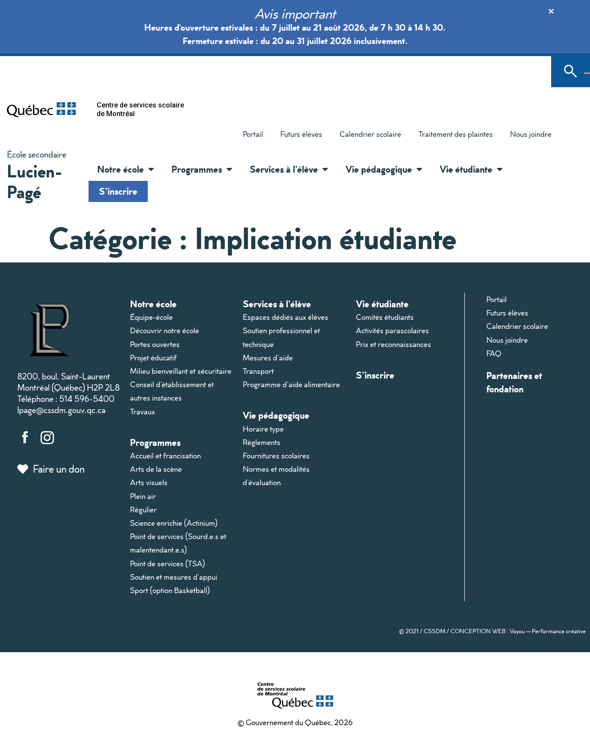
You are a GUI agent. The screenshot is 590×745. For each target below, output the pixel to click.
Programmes (155, 442)
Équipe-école (151, 317)
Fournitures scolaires (276, 455)
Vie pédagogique (276, 415)
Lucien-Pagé (34, 181)
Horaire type (263, 428)
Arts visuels (149, 482)
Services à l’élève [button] (284, 169)
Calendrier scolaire (370, 134)
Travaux (142, 411)
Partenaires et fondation (514, 382)
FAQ (493, 353)
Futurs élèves (301, 134)
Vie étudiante (382, 303)
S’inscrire (118, 191)
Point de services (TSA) (167, 563)
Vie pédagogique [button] (379, 169)
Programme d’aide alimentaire (291, 384)
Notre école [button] (120, 169)
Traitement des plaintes (451, 136)
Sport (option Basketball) (170, 590)
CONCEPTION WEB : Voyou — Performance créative (518, 631)
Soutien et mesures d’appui (173, 576)
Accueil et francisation (165, 455)
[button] (149, 169)
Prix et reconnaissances (393, 344)
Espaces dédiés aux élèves (285, 317)
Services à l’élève (277, 303)
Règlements (261, 442)
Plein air (143, 496)
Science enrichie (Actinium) (174, 523)
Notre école (153, 303)
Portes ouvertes (155, 344)
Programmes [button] (196, 169)
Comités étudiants (385, 317)
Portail (253, 134)
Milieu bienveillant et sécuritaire (181, 371)
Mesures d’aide (268, 357)
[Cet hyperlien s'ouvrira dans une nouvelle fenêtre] (41, 109)
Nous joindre (531, 134)
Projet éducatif (153, 357)
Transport (258, 371)
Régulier (143, 509)
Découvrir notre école (164, 330)
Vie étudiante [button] (466, 169)
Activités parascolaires (392, 330)
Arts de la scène (156, 469)
